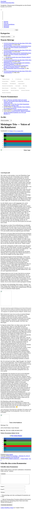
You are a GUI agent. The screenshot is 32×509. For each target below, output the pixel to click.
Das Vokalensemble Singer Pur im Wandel (14, 68)
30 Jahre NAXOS (5, 81)
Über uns (6, 23)
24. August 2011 (19, 131)
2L (12, 79)
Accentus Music (20, 81)
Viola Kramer (7, 104)
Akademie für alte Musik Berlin (7, 85)
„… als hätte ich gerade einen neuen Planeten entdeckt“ (17, 57)
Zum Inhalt (3, 1)
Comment (3, 473)
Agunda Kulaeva (21, 83)
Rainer (11, 131)
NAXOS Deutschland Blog (7, 2)
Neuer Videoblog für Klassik (21, 109)
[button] (5, 134)
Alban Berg (25, 85)
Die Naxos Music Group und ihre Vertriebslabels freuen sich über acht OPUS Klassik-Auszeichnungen (17, 53)
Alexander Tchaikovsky (25, 90)
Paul (5, 100)
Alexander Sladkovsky (15, 90)
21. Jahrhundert (27, 79)
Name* (2, 486)
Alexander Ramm (5, 90)
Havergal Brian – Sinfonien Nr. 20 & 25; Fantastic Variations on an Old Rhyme (15, 456)
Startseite (6, 21)
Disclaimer (6, 27)
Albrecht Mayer (13, 88)
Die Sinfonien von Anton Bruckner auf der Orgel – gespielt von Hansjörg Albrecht (16, 66)
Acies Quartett (4, 83)
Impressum (6, 25)
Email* (2, 489)
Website (3, 492)
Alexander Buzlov (22, 88)
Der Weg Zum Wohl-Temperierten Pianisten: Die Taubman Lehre (16, 104)
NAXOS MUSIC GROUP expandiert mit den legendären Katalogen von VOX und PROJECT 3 (17, 112)
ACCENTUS (13, 81)
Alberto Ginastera (5, 88)
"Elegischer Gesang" (6, 79)
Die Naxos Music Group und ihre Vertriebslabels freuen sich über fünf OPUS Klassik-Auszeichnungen (17, 46)
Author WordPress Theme (7, 507)
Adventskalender (13, 83)
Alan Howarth (17, 85)
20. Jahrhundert (18, 79)
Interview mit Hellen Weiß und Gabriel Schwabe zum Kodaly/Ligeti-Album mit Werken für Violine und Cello (16, 101)
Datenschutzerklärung (9, 24)
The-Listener (10, 454)
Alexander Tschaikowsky (6, 92)
